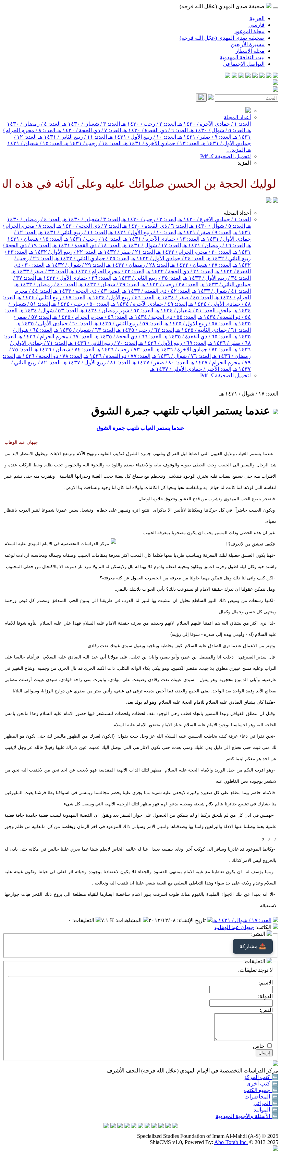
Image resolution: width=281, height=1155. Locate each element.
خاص (259, 1046)
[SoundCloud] (241, 76)
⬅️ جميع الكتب (261, 1090)
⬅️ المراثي (266, 1103)
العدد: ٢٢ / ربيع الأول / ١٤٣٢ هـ (63, 252)
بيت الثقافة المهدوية (242, 57)
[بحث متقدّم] (210, 98)
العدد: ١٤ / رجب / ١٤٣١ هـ (92, 143)
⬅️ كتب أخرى (262, 1084)
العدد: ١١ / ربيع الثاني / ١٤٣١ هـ (72, 137)
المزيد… (235, 150)
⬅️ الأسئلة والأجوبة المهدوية (247, 1116)
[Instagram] (255, 76)
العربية (257, 18)
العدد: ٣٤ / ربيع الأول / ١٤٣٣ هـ (217, 278)
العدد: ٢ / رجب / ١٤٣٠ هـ (148, 124)
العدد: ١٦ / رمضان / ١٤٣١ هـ (213, 245)
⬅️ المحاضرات (261, 1097)
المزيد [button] (244, 163)
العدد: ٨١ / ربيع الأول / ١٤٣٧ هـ (96, 362)
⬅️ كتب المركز (261, 1077)
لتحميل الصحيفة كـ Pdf (225, 156)
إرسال (264, 1052)
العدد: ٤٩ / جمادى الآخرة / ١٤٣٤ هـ (149, 304)
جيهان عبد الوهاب (234, 927)
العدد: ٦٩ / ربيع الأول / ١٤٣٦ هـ (172, 343)
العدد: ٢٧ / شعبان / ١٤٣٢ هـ (200, 265)
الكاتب (264, 927)
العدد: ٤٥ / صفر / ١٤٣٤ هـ (184, 297)
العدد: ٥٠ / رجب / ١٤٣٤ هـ (80, 304)
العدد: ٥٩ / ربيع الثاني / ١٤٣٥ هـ (127, 323)
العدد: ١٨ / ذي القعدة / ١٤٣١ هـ (86, 245)
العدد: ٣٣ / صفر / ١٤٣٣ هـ (39, 271)
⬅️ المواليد (266, 1110)
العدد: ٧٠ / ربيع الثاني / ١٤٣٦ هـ (102, 343)
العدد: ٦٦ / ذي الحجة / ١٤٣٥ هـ (127, 336)
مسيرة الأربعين (248, 44)
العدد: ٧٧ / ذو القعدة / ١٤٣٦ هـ (117, 356)
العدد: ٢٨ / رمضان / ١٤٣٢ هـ (137, 265)
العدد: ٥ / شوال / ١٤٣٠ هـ (216, 130)
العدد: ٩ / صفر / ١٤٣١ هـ (203, 137)
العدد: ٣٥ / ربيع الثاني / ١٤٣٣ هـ (147, 278)
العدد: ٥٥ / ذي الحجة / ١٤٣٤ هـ (162, 317)
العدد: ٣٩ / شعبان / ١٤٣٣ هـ (108, 284)
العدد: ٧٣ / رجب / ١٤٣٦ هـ (125, 349)
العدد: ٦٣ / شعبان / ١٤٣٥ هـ (84, 330)
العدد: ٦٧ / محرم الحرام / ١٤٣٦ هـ (55, 336)
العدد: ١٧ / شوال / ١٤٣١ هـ (151, 245)
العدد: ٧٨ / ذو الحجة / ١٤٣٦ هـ (49, 356)
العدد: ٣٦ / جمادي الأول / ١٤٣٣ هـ (74, 278)
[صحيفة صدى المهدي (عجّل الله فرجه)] (268, 201)
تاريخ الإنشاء (192, 920)
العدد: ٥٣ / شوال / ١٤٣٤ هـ (48, 310)
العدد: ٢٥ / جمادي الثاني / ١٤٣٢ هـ (91, 258)
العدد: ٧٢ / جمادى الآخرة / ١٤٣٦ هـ (193, 349)
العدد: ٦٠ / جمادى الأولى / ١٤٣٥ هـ (54, 323)
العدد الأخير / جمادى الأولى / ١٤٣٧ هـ (190, 369)
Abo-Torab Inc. (231, 1142)
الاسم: (266, 982)
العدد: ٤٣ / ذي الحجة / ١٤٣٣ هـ (87, 291)
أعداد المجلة (237, 117)
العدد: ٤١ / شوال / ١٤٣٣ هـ (221, 291)
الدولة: (265, 996)
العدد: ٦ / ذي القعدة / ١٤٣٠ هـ (154, 130)
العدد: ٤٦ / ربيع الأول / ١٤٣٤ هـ (121, 297)
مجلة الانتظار (250, 51)
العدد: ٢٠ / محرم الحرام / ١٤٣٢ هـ (193, 252)
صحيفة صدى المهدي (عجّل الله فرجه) (222, 38)
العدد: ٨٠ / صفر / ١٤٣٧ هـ (159, 362)
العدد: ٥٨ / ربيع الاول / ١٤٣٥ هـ (197, 323)
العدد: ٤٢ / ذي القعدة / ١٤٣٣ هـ (156, 291)
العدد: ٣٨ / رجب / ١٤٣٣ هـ (169, 284)
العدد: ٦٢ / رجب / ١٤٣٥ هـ (145, 330)
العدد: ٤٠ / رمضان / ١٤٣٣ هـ (45, 284)
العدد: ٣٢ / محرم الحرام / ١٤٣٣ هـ (106, 271)
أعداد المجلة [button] (237, 213)
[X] (262, 76)
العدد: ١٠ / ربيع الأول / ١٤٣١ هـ (141, 137)
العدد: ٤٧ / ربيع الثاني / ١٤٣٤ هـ (50, 297)
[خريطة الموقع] (227, 76)
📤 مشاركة (253, 946)
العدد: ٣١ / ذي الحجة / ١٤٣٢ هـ (179, 271)
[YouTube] (248, 76)
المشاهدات (129, 920)
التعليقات (84, 920)
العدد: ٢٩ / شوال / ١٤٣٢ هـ (75, 265)
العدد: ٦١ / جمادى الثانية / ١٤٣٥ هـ (213, 330)
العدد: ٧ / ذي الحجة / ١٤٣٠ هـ (88, 130)
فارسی (256, 25)
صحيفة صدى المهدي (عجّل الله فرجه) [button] (223, 6)
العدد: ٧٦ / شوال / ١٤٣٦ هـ (181, 356)
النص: (266, 1010)
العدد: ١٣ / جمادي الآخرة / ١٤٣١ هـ (160, 143)
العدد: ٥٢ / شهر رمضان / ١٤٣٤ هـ (116, 310)
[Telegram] (268, 76)
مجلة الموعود (249, 31)
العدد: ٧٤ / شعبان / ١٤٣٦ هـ (63, 349)
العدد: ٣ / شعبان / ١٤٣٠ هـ (90, 124)
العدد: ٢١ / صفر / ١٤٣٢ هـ (126, 252)
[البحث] (201, 97)
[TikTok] (234, 76)
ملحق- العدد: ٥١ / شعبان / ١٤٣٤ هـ (193, 310)
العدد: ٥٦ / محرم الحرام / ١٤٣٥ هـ (89, 317)
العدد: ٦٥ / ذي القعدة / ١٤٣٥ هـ (197, 336)
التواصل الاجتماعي (244, 64)
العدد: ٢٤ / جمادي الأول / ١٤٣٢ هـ (168, 258)
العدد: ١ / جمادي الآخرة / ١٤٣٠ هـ (213, 124)
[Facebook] (275, 76)
